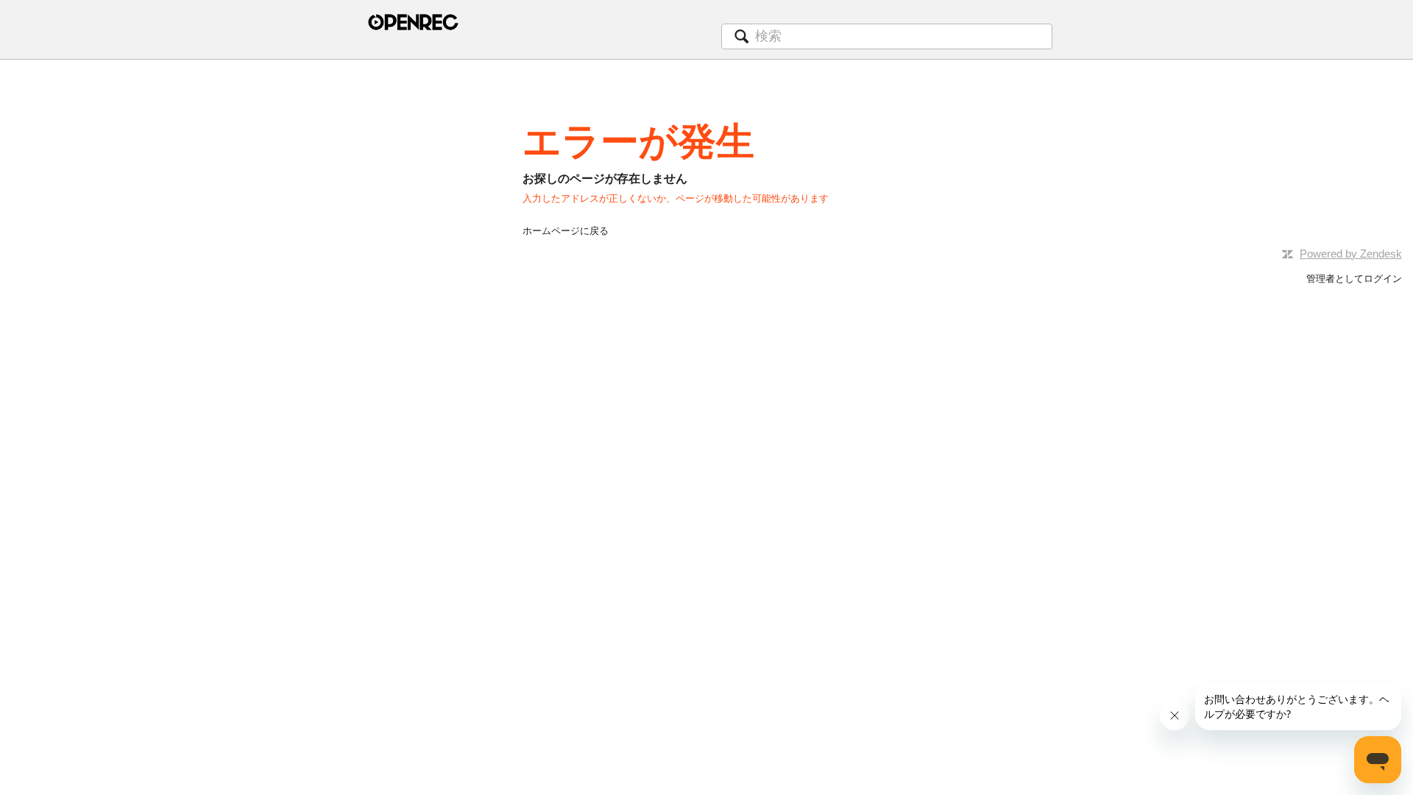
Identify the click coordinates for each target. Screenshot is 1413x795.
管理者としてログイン (1354, 278)
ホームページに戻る (566, 230)
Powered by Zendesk (1351, 253)
